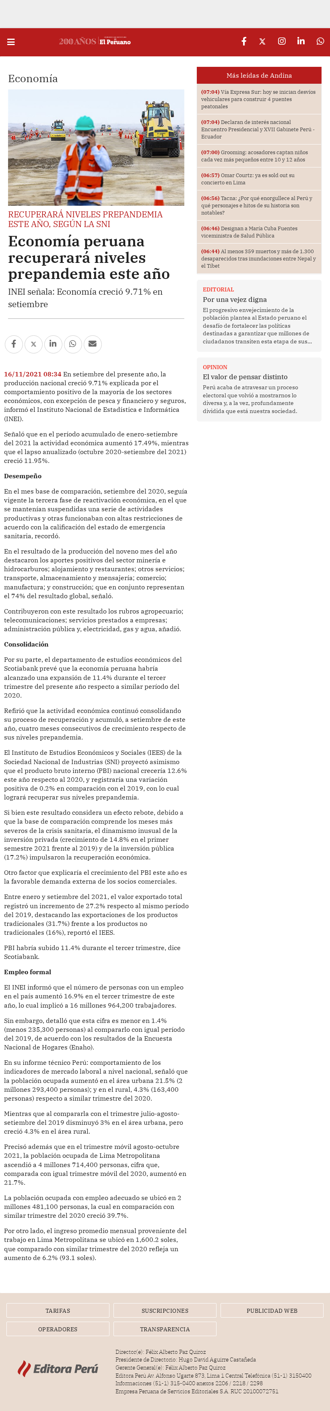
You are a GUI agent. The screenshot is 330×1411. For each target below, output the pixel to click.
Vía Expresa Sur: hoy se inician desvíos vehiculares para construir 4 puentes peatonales (258, 99)
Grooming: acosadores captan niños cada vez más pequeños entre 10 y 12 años (254, 156)
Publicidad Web (272, 1310)
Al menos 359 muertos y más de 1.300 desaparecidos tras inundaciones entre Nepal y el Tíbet (258, 258)
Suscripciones (165, 1310)
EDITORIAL (218, 289)
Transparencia (165, 1329)
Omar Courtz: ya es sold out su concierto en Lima (248, 179)
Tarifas (57, 1310)
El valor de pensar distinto (245, 376)
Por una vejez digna (235, 299)
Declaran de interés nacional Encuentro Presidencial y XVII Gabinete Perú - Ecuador (258, 129)
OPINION (215, 367)
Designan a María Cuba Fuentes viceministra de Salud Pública (249, 232)
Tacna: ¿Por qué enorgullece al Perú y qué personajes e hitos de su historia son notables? (256, 205)
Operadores (58, 1329)
